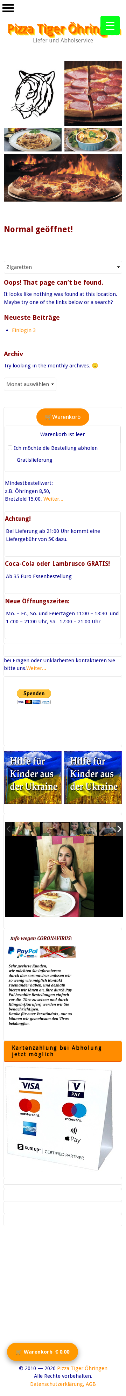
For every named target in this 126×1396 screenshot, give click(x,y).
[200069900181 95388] (55, 829)
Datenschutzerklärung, (57, 1384)
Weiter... (53, 499)
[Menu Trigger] (110, 25)
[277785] (84, 829)
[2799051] (26, 829)
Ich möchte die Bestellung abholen (56, 448)
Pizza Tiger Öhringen (63, 28)
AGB (91, 1384)
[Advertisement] (63, 1301)
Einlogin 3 (24, 330)
